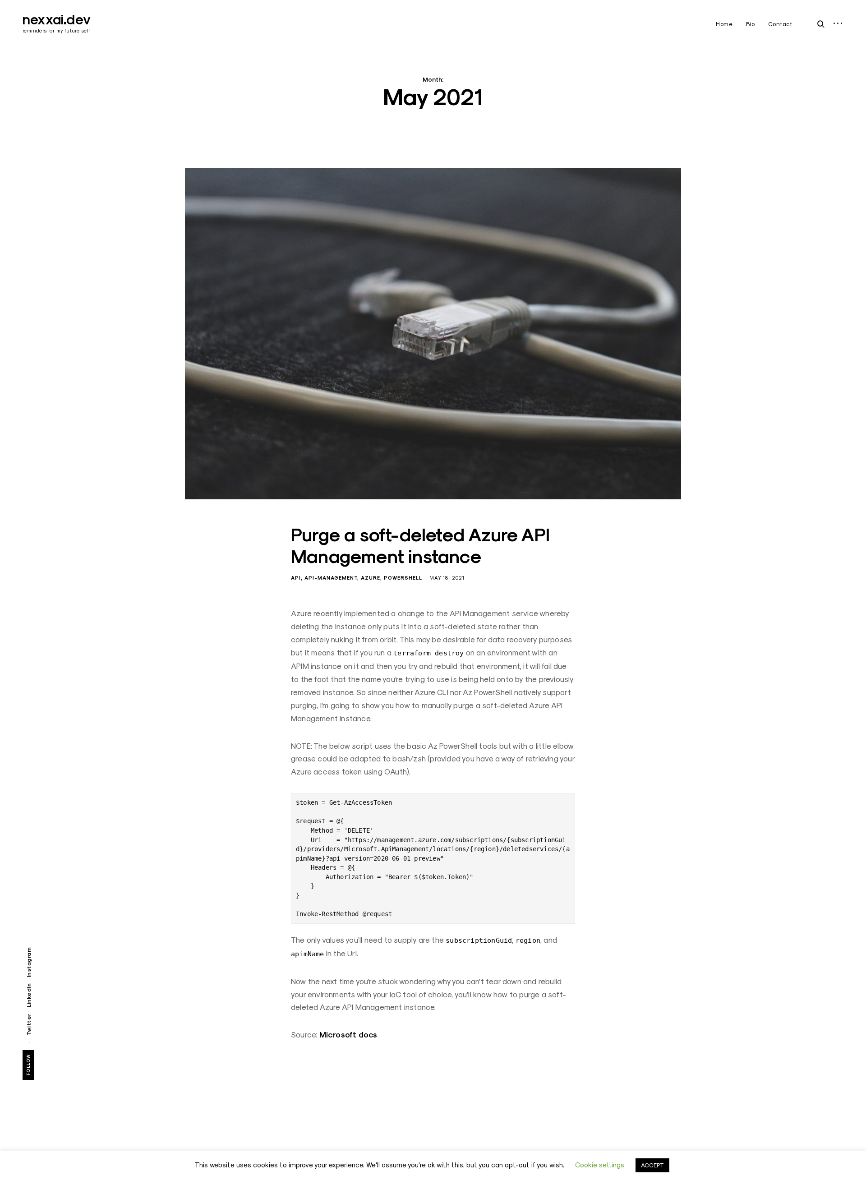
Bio (750, 24)
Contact (780, 24)
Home (724, 24)
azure (370, 578)
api (296, 578)
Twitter (28, 1024)
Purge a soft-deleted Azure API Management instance (420, 545)
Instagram (28, 962)
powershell (403, 578)
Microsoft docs (348, 1035)
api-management (330, 578)
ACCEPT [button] (652, 1165)
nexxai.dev (57, 19)
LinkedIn (28, 995)
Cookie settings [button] (599, 1165)
